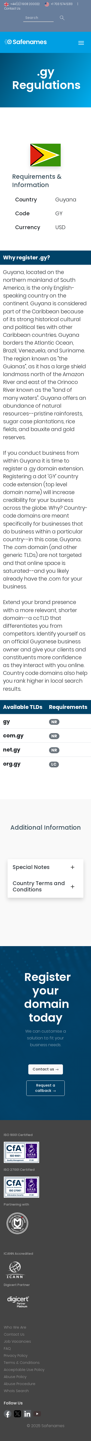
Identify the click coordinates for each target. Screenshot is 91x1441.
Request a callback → (45, 1088)
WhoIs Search (16, 1390)
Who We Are (15, 1327)
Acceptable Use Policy (24, 1369)
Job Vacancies (17, 1341)
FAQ (7, 1348)
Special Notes (31, 867)
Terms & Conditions (22, 1362)
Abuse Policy (15, 1376)
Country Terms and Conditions (39, 886)
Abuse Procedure (19, 1383)
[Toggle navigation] (81, 42)
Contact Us (12, 9)
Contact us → (46, 1069)
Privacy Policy (16, 1355)
